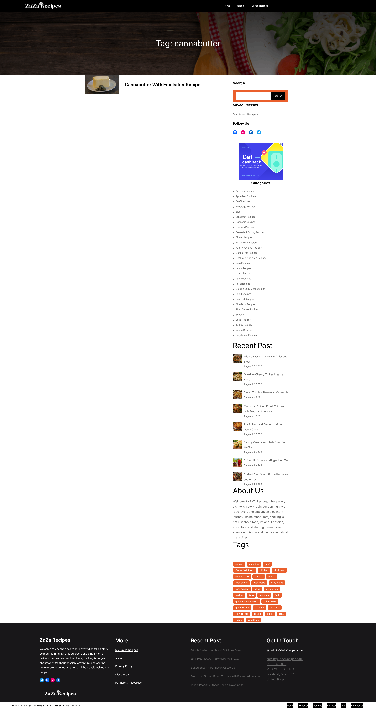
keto (251, 595)
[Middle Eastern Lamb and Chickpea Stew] (237, 359)
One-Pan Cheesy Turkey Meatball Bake (215, 658)
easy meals (259, 582)
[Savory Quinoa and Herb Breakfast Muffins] (237, 445)
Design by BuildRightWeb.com (66, 705)
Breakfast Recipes (245, 216)
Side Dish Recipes (245, 304)
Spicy (270, 613)
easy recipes (242, 589)
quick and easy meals (246, 601)
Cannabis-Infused (244, 570)
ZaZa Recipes (55, 640)
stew (281, 613)
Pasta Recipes (243, 278)
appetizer (254, 564)
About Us (121, 658)
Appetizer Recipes (246, 196)
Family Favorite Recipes (249, 247)
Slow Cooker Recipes (247, 309)
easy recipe (277, 582)
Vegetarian (253, 620)
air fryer (239, 564)
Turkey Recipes (244, 324)
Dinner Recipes (244, 237)
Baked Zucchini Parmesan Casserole (266, 392)
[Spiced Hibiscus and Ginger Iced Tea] (237, 463)
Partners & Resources (128, 682)
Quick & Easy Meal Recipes (250, 288)
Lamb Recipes (243, 268)
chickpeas (279, 570)
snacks (257, 613)
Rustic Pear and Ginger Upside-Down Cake (217, 684)
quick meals (270, 601)
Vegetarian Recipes (246, 335)
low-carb (264, 595)
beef (267, 564)
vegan (238, 620)
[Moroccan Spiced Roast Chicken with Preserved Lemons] (237, 409)
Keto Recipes (243, 263)
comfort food (242, 576)
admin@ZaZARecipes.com (285, 659)
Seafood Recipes (245, 299)
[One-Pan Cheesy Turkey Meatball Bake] (237, 377)
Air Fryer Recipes (245, 191)
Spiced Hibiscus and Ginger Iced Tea (266, 460)
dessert (258, 576)
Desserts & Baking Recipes (250, 232)
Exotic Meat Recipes (247, 242)
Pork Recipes (243, 283)
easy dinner (241, 582)
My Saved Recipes (245, 114)
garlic (257, 589)
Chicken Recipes (245, 227)
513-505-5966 (276, 664)
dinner (271, 576)
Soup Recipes (243, 319)
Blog (238, 211)
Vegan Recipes (244, 329)
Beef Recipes (243, 201)
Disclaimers (122, 674)
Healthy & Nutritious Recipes (251, 257)
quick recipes (242, 607)
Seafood (259, 607)
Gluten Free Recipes (246, 252)
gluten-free (272, 589)
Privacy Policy (123, 666)
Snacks (240, 314)
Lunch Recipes (244, 273)
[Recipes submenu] (245, 5)
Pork (277, 595)
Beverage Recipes (245, 206)
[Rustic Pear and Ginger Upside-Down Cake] (237, 427)
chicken (264, 570)
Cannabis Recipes (245, 221)
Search (278, 95)
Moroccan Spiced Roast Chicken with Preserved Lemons (225, 676)
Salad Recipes (243, 293)
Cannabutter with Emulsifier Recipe (162, 84)
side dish (274, 607)
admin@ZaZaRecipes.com (287, 650)
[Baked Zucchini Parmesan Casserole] (237, 395)
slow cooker (241, 613)
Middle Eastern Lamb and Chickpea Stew (216, 650)
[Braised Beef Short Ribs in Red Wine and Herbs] (237, 477)
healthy (239, 595)
